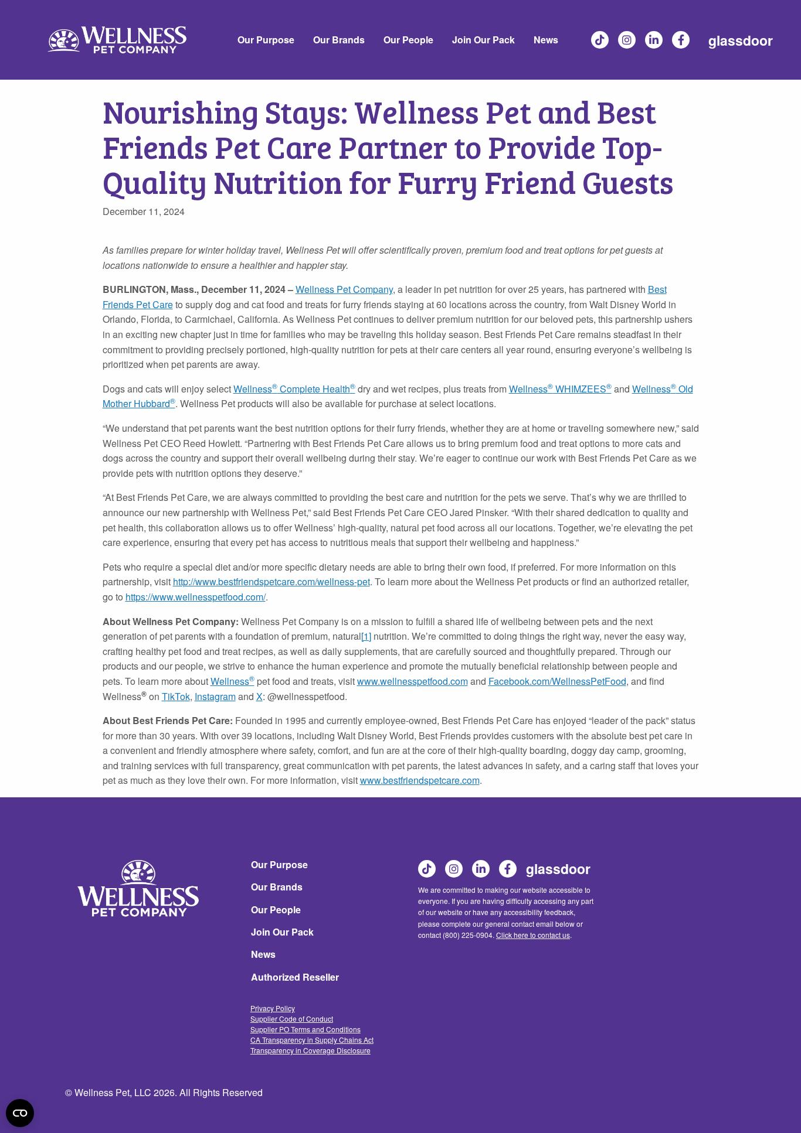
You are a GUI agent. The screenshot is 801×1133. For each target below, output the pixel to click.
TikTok (600, 40)
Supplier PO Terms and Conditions (305, 1029)
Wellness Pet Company (344, 289)
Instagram (627, 40)
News (263, 954)
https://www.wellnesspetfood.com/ (195, 596)
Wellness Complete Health (294, 388)
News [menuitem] (546, 39)
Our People (276, 909)
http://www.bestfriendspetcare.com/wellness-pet (271, 581)
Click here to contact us (533, 935)
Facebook (681, 40)
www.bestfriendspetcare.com (420, 780)
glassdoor (740, 40)
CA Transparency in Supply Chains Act (312, 1040)
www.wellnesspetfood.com (412, 681)
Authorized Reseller (295, 977)
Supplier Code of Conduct (291, 1018)
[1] (366, 636)
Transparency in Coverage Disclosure (310, 1050)
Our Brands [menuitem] (339, 39)
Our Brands (277, 886)
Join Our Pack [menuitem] (483, 39)
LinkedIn (654, 40)
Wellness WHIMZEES (560, 388)
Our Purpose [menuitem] (265, 39)
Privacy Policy (272, 1008)
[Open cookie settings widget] (20, 1113)
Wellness (230, 681)
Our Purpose (279, 864)
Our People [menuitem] (408, 39)
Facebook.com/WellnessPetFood (557, 681)
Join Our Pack (282, 932)
